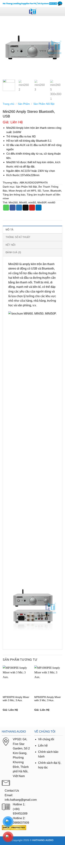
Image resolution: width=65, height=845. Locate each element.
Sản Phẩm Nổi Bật (43, 104)
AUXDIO (29, 182)
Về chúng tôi (46, 739)
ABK (22, 182)
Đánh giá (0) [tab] (13, 252)
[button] (5, 11)
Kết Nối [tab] (11, 245)
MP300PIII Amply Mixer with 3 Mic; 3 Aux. (16, 699)
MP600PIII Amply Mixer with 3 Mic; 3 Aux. (47, 699)
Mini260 (13, 202)
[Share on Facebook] (13, 208)
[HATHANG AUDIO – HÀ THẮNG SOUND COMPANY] (32, 11)
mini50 (32, 202)
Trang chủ (8, 104)
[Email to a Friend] (26, 208)
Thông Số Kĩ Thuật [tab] (18, 237)
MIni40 (23, 202)
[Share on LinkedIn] (39, 208)
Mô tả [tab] (9, 229)
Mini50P (41, 202)
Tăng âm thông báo (14, 194)
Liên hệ (43, 745)
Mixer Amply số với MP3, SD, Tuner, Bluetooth (35, 190)
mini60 (51, 202)
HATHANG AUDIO (42, 840)
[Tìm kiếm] (61, 11)
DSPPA (38, 182)
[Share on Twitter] (19, 208)
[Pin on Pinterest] (32, 208)
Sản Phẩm (24, 104)
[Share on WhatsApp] (6, 208)
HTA (45, 182)
